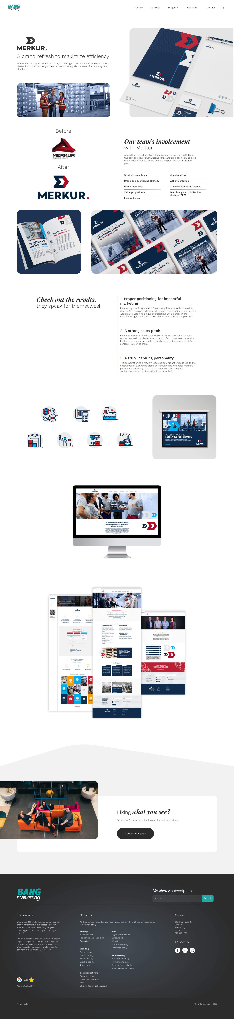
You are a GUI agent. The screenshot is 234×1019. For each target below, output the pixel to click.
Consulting (85, 941)
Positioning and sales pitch (92, 938)
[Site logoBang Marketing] (14, 7)
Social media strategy (90, 979)
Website (115, 941)
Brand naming (86, 955)
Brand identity (86, 958)
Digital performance (121, 934)
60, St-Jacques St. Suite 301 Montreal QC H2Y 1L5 (183, 926)
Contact (210, 7)
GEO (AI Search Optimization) (93, 986)
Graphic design (87, 962)
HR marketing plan (120, 962)
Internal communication (123, 968)
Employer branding (120, 958)
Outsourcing (117, 938)
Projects (173, 7)
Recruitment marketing (122, 965)
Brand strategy (86, 952)
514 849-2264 (181, 933)
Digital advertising (120, 944)
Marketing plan (86, 934)
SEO (82, 982)
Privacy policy (23, 1004)
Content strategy (87, 976)
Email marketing (119, 948)
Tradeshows (85, 965)
